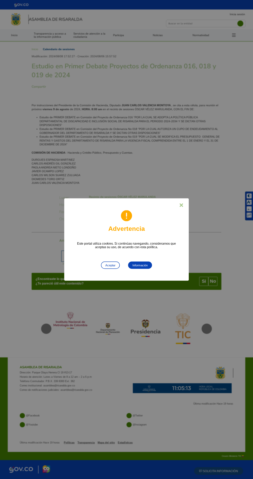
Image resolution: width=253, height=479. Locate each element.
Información (140, 265)
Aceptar (110, 265)
